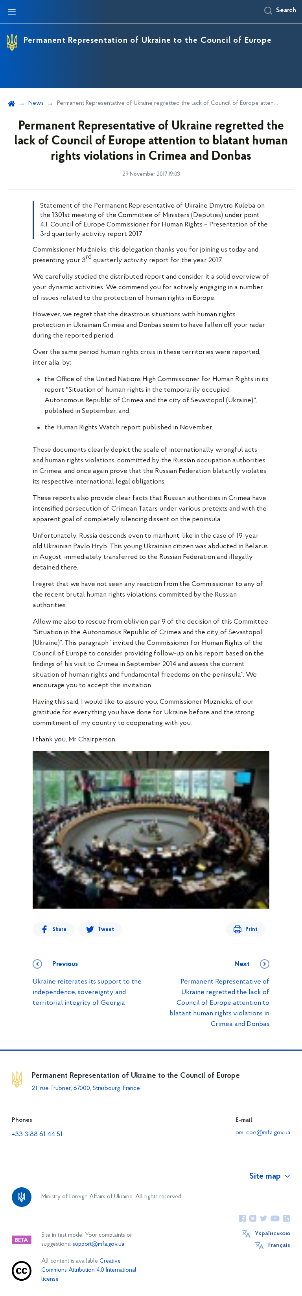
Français (279, 1245)
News (36, 103)
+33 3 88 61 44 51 (37, 1134)
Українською (272, 1233)
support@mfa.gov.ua (98, 1244)
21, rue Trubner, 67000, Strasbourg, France (86, 1088)
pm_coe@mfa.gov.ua (263, 1133)
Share (59, 930)
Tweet (106, 930)
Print (251, 930)
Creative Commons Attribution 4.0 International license (88, 1270)
